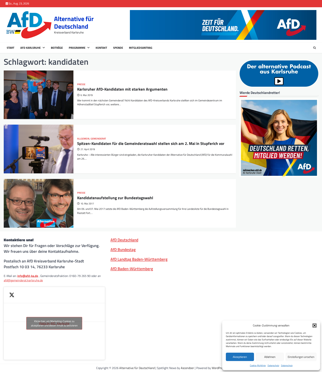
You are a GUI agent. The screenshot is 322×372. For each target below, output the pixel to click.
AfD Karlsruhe (30, 48)
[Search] (314, 48)
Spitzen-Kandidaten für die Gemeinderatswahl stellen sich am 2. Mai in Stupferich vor (150, 143)
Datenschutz (273, 365)
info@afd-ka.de (27, 276)
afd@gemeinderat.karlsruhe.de (23, 280)
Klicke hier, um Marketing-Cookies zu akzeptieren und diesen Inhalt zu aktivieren (54, 323)
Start (10, 48)
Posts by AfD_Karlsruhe (54, 323)
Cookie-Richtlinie (258, 365)
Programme (77, 48)
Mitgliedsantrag (140, 48)
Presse (81, 84)
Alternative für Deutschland (74, 22)
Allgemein (83, 138)
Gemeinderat (98, 138)
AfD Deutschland (124, 240)
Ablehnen (269, 357)
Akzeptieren (240, 357)
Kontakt (101, 48)
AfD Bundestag (123, 249)
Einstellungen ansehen (301, 357)
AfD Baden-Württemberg (132, 269)
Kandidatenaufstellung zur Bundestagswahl (115, 198)
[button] (314, 325)
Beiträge (57, 48)
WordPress (218, 368)
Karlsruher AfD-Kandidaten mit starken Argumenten (122, 89)
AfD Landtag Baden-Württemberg (139, 259)
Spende (118, 48)
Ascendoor (187, 368)
